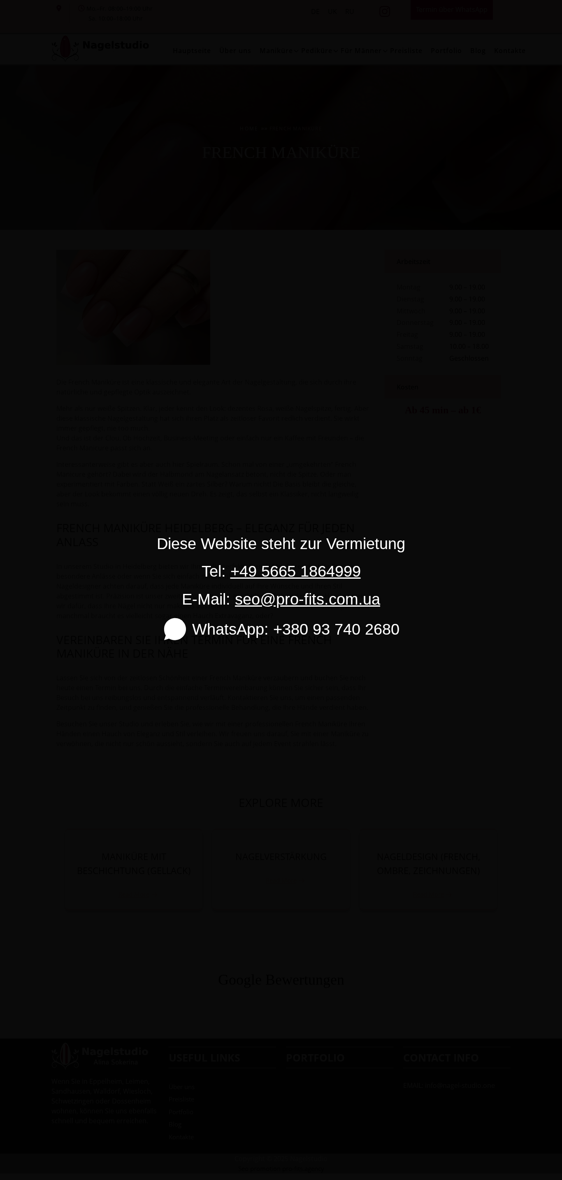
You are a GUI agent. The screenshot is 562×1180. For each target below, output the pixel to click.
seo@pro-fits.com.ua (307, 599)
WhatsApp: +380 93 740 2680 (295, 629)
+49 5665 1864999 (295, 571)
